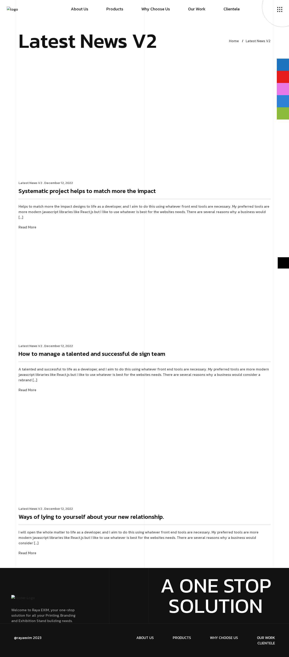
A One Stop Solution (215, 595)
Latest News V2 (258, 41)
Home (234, 41)
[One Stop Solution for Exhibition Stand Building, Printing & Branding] (12, 8)
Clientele (232, 9)
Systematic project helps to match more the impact (87, 191)
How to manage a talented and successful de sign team (92, 354)
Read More (27, 227)
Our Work (196, 9)
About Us (79, 9)
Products (114, 9)
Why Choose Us (155, 9)
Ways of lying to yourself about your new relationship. (91, 517)
